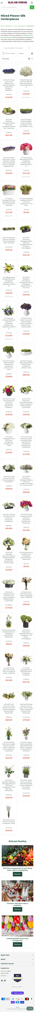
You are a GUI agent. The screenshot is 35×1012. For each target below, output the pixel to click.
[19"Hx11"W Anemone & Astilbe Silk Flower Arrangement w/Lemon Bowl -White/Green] (9, 621)
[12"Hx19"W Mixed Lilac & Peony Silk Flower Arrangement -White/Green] (9, 467)
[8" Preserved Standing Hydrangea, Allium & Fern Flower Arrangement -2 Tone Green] (26, 189)
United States (16, 987)
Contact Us (4, 975)
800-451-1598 (4, 973)
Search (17, 1007)
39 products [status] (5, 59)
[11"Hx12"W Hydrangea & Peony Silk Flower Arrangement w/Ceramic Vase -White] (9, 428)
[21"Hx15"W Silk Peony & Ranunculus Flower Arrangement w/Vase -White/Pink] (9, 659)
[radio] (29, 59)
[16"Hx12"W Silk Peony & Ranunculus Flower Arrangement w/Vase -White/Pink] (26, 583)
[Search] (32, 7)
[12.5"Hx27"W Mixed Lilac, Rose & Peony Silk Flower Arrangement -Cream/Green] (9, 505)
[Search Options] (31, 48)
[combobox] (15, 7)
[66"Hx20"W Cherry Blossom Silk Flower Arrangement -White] (9, 811)
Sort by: (8, 53)
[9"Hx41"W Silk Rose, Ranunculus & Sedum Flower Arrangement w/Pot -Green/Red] (9, 229)
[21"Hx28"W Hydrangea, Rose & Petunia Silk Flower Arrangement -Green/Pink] (26, 659)
